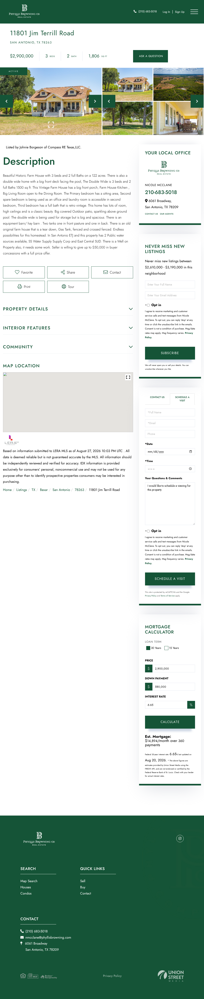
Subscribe (170, 353)
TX (33, 490)
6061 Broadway (41, 946)
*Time (149, 461)
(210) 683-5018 (147, 12)
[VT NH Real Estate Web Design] (171, 976)
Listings (21, 490)
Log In (166, 12)
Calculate (170, 722)
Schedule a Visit (182, 398)
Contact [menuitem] (85, 893)
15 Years (174, 648)
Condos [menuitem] (25, 893)
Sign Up (179, 12)
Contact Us (151, 213)
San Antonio (61, 490)
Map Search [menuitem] (28, 881)
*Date (149, 444)
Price (149, 661)
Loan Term (153, 642)
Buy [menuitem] (82, 887)
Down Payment (157, 679)
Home (7, 490)
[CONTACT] (150, 56)
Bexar (44, 490)
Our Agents (166, 213)
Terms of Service (168, 595)
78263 (79, 490)
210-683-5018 (161, 192)
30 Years (156, 648)
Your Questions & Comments (163, 478)
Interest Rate (155, 697)
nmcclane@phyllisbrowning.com (48, 937)
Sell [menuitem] (82, 881)
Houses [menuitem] (25, 887)
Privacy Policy (150, 595)
